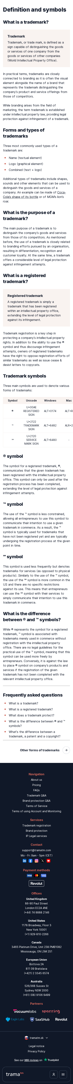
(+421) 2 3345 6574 (36, 973)
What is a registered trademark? (31, 709)
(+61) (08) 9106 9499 (36, 994)
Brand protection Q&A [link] (36, 800)
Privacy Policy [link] (36, 1051)
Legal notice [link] (36, 1046)
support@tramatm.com (36, 850)
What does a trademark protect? (31, 715)
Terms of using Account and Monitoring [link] (36, 811)
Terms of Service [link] (36, 806)
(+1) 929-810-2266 (36, 934)
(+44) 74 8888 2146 (36, 912)
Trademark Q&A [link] (36, 795)
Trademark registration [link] (36, 825)
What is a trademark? (23, 703)
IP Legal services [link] (36, 836)
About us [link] (36, 779)
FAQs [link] (36, 790)
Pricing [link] (36, 785)
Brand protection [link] (36, 830)
